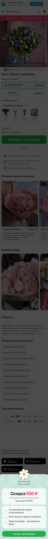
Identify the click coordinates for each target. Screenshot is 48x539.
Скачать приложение (24, 534)
